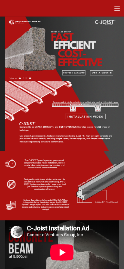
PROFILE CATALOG (74, 73)
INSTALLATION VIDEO (86, 116)
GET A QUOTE (102, 72)
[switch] (117, 8)
